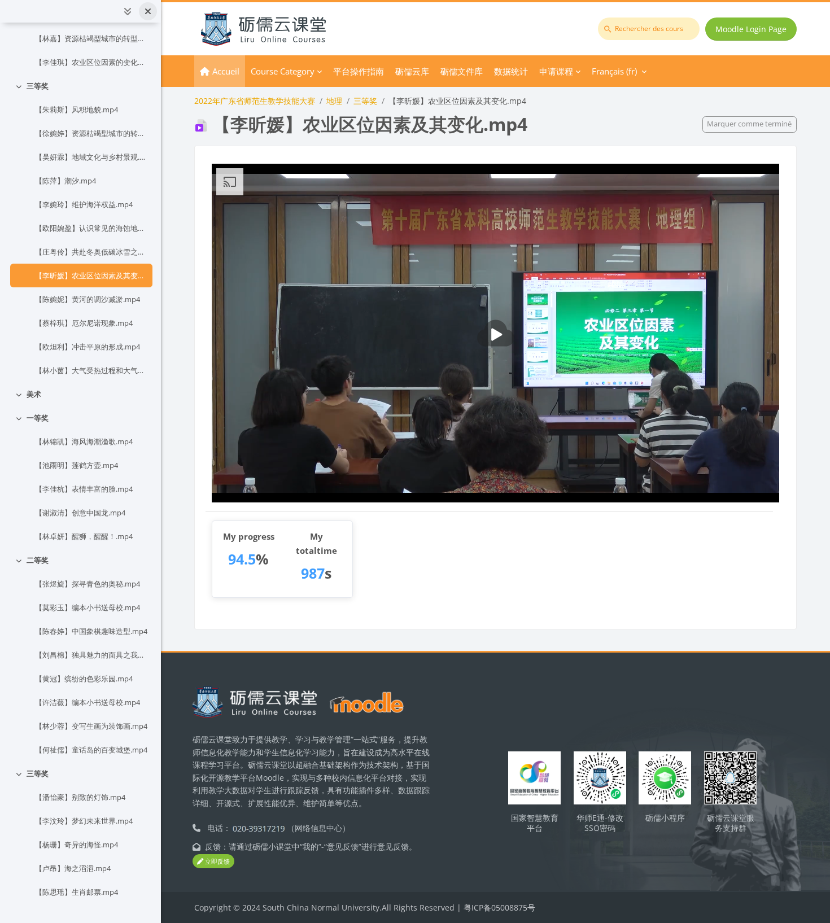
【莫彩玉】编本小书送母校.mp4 (87, 607)
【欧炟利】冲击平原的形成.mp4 (87, 347)
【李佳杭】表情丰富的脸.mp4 (84, 489)
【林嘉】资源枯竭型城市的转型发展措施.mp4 (91, 38)
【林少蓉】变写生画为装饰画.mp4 (91, 726)
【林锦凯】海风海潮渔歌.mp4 (84, 441)
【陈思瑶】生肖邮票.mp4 (76, 892)
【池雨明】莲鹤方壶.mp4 (76, 465)
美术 (34, 394)
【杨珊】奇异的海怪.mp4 (76, 844)
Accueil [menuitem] (225, 71)
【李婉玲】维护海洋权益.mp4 (84, 204)
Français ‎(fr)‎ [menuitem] (614, 71)
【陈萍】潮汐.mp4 (65, 181)
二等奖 (38, 560)
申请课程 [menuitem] (556, 71)
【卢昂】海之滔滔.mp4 (73, 868)
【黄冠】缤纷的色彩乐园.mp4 (84, 678)
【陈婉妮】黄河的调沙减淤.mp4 (87, 299)
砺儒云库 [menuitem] (412, 71)
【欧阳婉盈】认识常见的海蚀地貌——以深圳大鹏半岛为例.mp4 (91, 228)
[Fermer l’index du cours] (148, 11)
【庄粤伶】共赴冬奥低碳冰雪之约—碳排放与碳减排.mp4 (91, 252)
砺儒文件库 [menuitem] (461, 71)
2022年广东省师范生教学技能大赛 (254, 100)
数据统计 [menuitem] (511, 71)
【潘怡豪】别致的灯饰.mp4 (80, 797)
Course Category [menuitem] (282, 71)
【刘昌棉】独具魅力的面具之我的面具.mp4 (91, 655)
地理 (334, 100)
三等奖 (38, 86)
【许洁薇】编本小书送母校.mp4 (87, 702)
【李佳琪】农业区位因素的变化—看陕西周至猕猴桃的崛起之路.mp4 (91, 62)
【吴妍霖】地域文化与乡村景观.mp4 (91, 157)
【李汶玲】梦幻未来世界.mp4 (84, 821)
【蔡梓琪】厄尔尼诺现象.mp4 (84, 323)
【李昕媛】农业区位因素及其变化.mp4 (91, 275)
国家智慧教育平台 (534, 823)
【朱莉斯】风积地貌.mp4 (76, 109)
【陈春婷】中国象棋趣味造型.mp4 (91, 631)
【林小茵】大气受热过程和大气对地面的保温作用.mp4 (91, 370)
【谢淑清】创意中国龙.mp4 (80, 513)
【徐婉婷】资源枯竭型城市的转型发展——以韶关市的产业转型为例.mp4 (91, 133)
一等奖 (38, 418)
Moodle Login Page (751, 29)
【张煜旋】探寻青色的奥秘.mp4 (87, 584)
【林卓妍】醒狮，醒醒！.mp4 (84, 536)
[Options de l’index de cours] (128, 11)
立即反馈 (216, 861)
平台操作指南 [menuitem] (358, 71)
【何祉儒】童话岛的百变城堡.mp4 (91, 750)
